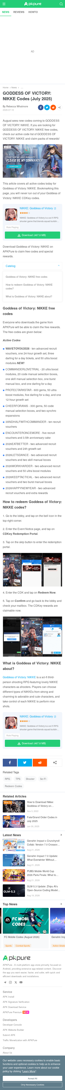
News (14, 87)
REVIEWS (18, 12)
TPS (18, 779)
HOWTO (33, 12)
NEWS (5, 12)
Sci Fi (43, 779)
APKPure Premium (12, 1012)
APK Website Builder (13, 1029)
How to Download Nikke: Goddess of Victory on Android (40, 804)
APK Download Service (14, 1007)
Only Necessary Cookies (32, 1084)
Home (5, 87)
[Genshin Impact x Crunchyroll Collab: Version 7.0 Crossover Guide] (14, 845)
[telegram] (5, 982)
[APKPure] (32, 4)
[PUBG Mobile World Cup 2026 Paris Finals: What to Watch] (14, 875)
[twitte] (16, 982)
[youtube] (21, 982)
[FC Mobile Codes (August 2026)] (26, 921)
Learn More (29, 1071)
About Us (7, 1052)
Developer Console (12, 1024)
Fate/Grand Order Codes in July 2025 (42, 819)
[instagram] (10, 982)
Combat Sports (23, 945)
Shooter (30, 779)
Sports (9, 945)
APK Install (8, 996)
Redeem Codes (13, 786)
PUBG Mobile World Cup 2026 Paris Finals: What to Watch (41, 873)
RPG (7, 779)
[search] (61, 4)
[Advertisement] (32, 49)
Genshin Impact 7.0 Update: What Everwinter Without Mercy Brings (42, 858)
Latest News (12, 835)
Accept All (32, 1078)
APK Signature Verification (16, 1001)
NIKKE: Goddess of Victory (36, 208)
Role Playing (12, 227)
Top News (10, 904)
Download (34, 235)
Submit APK (9, 1035)
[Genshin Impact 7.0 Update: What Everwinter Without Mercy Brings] (14, 860)
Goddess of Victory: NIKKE (19, 677)
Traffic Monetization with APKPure (20, 1040)
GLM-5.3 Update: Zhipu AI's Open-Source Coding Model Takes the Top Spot (42, 888)
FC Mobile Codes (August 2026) (22, 937)
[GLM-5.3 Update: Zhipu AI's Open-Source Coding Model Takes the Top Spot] (14, 890)
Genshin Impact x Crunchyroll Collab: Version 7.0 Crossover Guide (43, 843)
